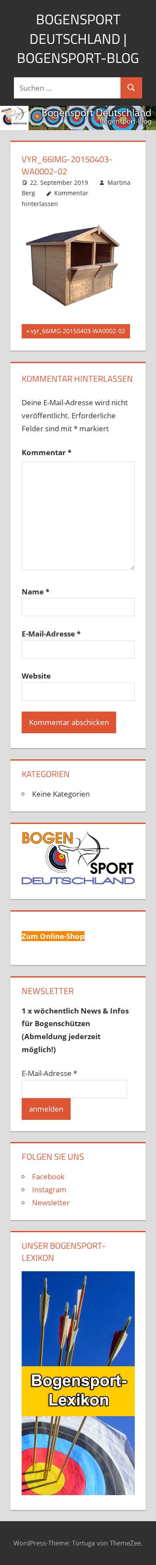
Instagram (49, 1189)
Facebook (48, 1176)
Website (36, 676)
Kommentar (47, 452)
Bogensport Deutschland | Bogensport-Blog (78, 39)
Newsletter (51, 1202)
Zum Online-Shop (53, 936)
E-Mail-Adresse (51, 634)
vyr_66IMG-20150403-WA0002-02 (77, 332)
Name (35, 592)
